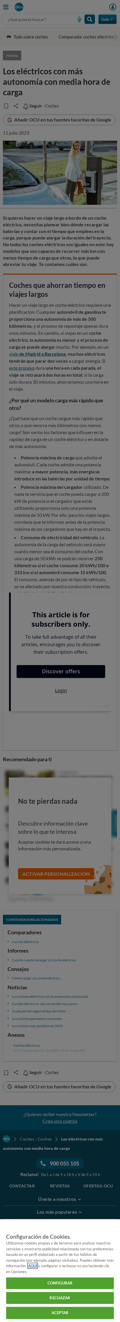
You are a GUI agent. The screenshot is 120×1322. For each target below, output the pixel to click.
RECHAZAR (60, 1297)
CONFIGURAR (60, 1283)
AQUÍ (32, 1265)
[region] (60, 1270)
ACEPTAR (60, 1312)
